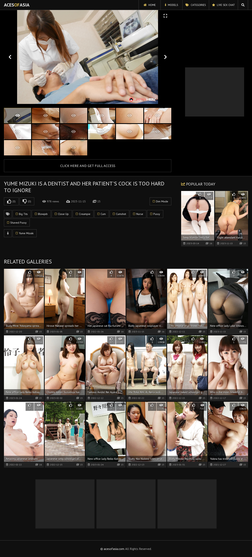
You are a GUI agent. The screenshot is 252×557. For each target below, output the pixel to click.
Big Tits (23, 214)
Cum (103, 214)
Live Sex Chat (225, 5)
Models (172, 5)
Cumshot (121, 214)
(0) (14, 201)
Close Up (63, 214)
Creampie (84, 214)
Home (152, 5)
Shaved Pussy (18, 222)
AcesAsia (17, 5)
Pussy (156, 214)
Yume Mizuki (26, 233)
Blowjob (43, 214)
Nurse (139, 214)
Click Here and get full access (87, 165)
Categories (198, 5)
